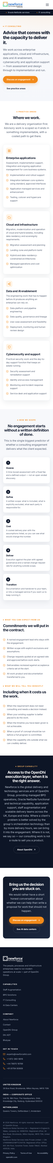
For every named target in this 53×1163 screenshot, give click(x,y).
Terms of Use (26, 1153)
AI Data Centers (10, 1005)
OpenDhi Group (10, 1030)
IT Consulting (9, 1000)
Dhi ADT (7, 1035)
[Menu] (47, 4)
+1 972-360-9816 (15, 1059)
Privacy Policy (9, 1153)
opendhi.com (11, 1157)
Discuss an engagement (18, 79)
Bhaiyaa (6, 1040)
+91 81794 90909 (15, 1068)
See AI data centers (26, 929)
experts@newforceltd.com (19, 1054)
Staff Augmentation (12, 990)
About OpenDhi (24, 849)
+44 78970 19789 (15, 1064)
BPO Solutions (9, 995)
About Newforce (10, 1019)
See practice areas (16, 88)
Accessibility (42, 1153)
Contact (6, 1024)
